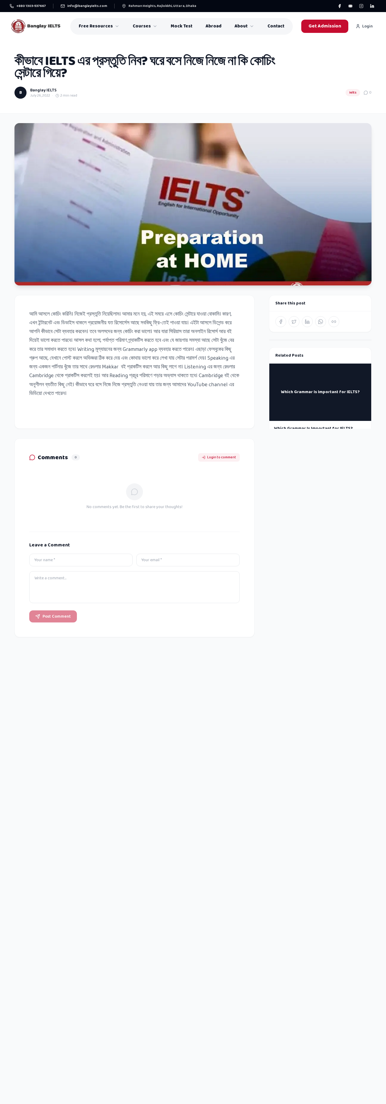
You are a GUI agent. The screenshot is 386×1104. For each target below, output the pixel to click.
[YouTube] (350, 6)
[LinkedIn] (372, 6)
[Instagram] (361, 6)
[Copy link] (333, 321)
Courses (142, 26)
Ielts (352, 92)
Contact (275, 26)
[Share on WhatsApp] (320, 321)
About (241, 26)
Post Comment (57, 616)
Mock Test (181, 26)
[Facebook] (339, 6)
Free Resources (96, 26)
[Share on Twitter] (294, 321)
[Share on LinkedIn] (307, 321)
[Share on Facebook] (280, 321)
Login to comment (221, 457)
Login (367, 26)
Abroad (213, 26)
